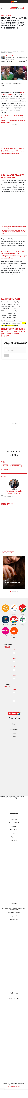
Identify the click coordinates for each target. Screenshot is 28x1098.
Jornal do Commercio (14, 998)
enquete (5, 465)
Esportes (14, 736)
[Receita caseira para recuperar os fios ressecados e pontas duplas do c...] (14, 572)
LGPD (14, 833)
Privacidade (14, 826)
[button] (10, 591)
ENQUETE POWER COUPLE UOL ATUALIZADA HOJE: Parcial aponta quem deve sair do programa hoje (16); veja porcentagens (14, 226)
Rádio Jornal (14, 1002)
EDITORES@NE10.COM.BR (14, 1086)
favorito (5, 469)
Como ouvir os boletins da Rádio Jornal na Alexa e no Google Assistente (14, 909)
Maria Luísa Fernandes (12, 56)
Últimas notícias (14, 729)
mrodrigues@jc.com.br (14, 493)
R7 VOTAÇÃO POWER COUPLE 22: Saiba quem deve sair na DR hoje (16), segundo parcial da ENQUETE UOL (14, 232)
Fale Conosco (14, 840)
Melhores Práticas (14, 829)
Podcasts (14, 733)
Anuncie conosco (14, 919)
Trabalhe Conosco (14, 844)
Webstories (8, 552)
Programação (14, 916)
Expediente (14, 837)
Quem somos (14, 819)
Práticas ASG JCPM (14, 822)
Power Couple (16, 465)
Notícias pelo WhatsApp (14, 912)
